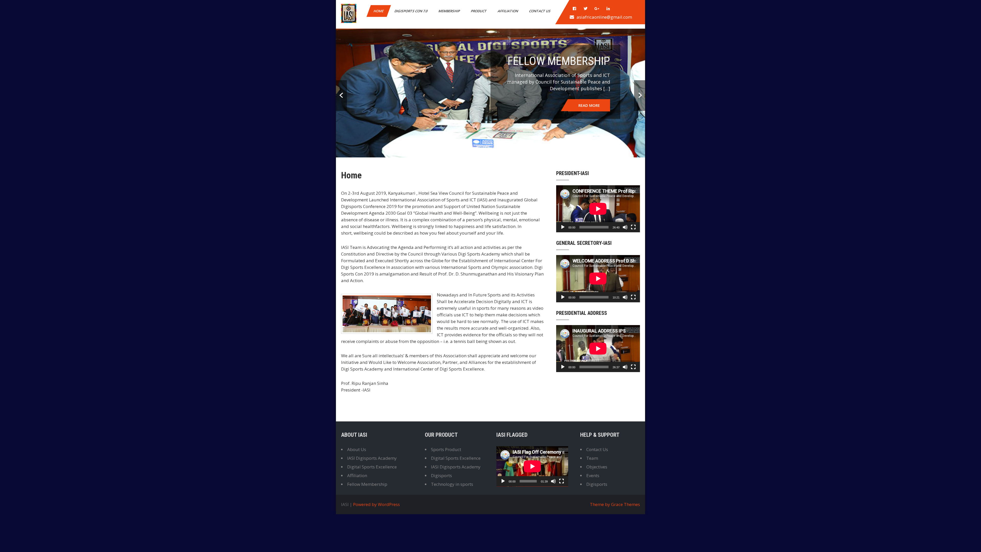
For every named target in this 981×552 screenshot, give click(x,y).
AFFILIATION (508, 11)
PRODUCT (479, 11)
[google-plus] (597, 9)
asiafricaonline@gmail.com (604, 17)
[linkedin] (608, 9)
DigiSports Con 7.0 (411, 11)
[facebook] (574, 9)
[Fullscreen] (633, 535)
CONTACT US (540, 11)
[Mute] (625, 535)
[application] (598, 517)
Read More (589, 321)
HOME (379, 11)
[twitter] (586, 9)
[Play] (562, 535)
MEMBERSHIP (449, 11)
